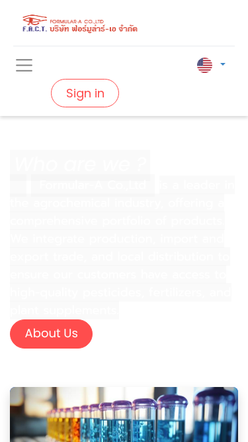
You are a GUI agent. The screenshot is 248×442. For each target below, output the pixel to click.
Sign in (85, 93)
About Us (51, 333)
